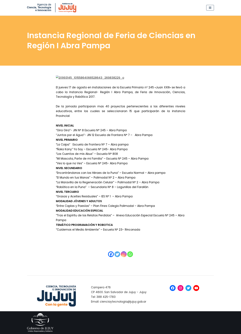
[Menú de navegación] (210, 7)
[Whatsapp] (130, 254)
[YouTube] (196, 288)
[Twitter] (117, 254)
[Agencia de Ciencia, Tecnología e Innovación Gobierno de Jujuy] (52, 7)
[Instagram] (124, 254)
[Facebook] (111, 254)
